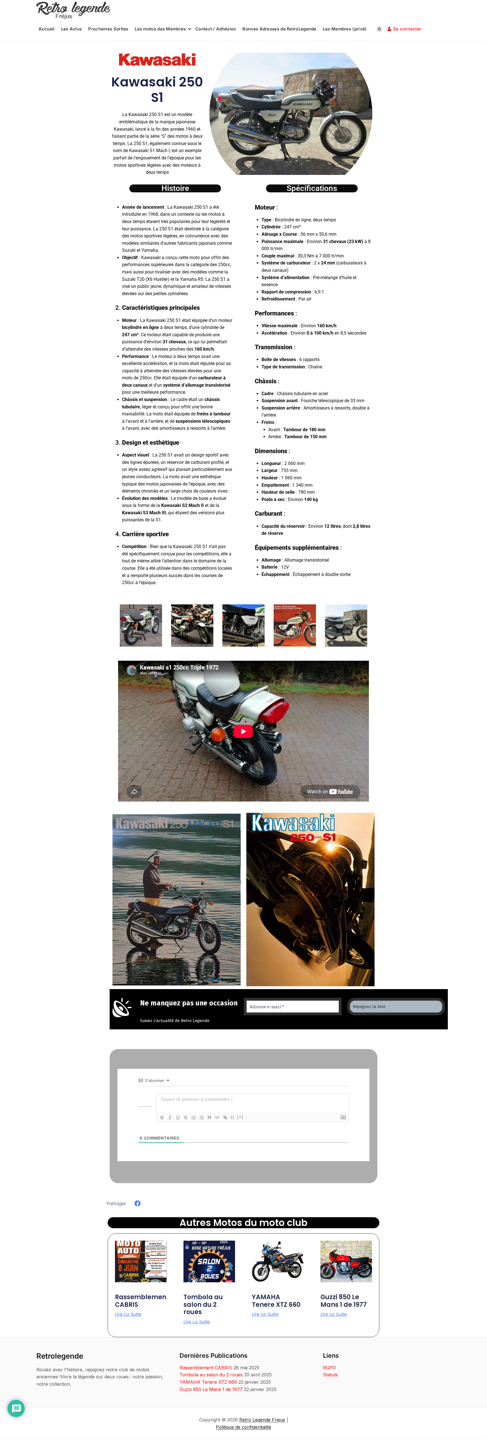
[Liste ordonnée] (194, 1117)
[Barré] (186, 1117)
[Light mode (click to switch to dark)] (379, 29)
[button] (137, 1203)
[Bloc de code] (217, 1117)
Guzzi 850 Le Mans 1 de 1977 (343, 1301)
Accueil (47, 29)
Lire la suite (128, 1314)
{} (232, 1117)
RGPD (329, 1367)
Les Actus (71, 29)
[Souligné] (178, 1117)
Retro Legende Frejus (262, 1420)
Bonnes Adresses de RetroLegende (279, 29)
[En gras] (162, 1117)
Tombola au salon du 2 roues (203, 1304)
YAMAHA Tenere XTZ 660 (276, 1301)
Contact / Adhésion (215, 29)
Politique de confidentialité (243, 1427)
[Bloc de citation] (209, 1117)
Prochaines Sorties (108, 29)
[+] (240, 1117)
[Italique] (170, 1117)
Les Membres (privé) (345, 29)
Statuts (330, 1374)
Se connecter (407, 29)
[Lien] (225, 1117)
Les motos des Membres (160, 29)
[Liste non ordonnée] (201, 1117)
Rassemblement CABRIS (142, 1301)
